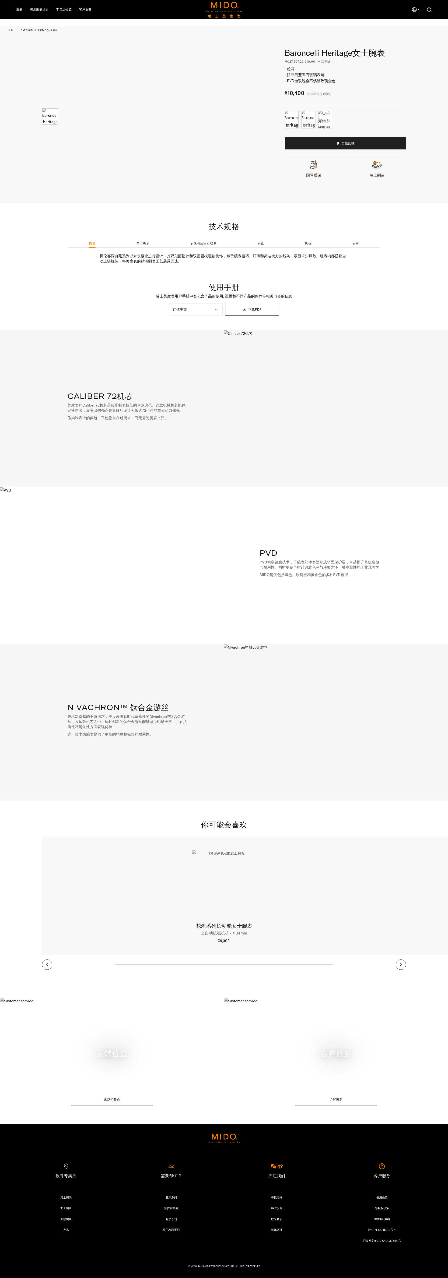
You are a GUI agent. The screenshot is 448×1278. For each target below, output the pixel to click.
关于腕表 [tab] (143, 243)
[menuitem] (19, 9)
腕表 (19, 9)
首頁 (10, 30)
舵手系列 (171, 1219)
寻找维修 (276, 1197)
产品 (66, 1230)
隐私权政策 (382, 1208)
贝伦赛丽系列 (171, 1230)
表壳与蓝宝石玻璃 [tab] (203, 243)
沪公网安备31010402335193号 (382, 1241)
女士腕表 (66, 1208)
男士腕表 (66, 1197)
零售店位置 (64, 9)
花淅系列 (171, 1197)
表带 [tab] (356, 243)
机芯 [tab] (308, 243)
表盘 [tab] (261, 243)
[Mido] (224, 9)
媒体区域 (276, 1230)
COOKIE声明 (382, 1219)
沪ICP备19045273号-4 (382, 1230)
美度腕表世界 (39, 9)
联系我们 (276, 1219)
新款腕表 (66, 1219)
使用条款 (382, 1197)
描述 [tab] (92, 243)
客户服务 (85, 9)
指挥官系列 (171, 1208)
